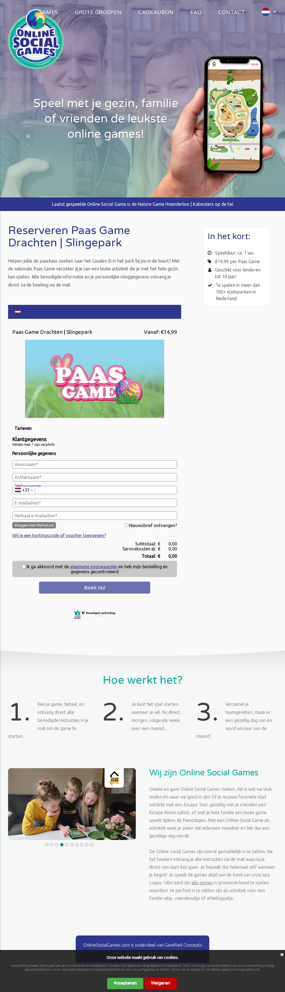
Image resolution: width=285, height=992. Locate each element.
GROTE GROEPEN (98, 12)
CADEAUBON (156, 12)
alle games (202, 882)
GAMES (48, 12)
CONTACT (231, 12)
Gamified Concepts (183, 944)
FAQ (196, 12)
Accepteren (125, 983)
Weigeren (160, 983)
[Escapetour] (36, 67)
